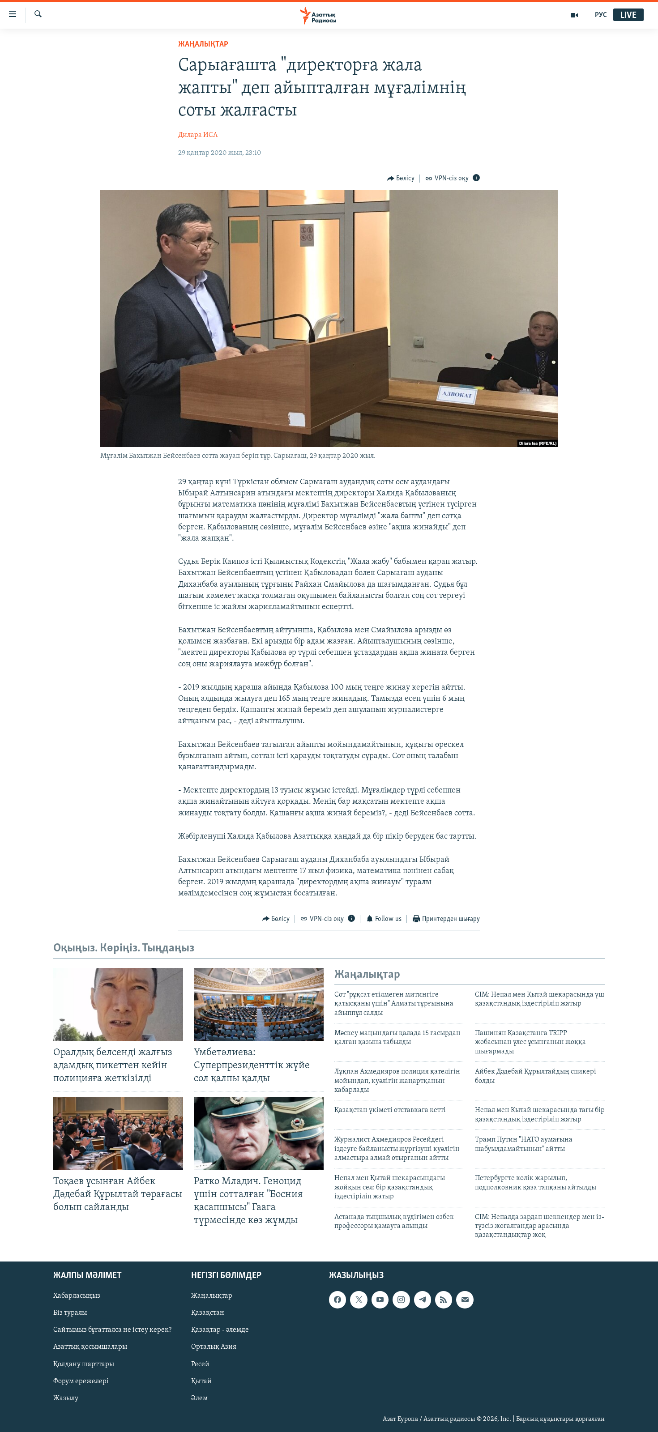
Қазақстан (207, 1313)
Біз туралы (70, 1313)
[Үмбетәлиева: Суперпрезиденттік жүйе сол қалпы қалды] (259, 1004)
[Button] (401, 178)
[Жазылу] (464, 1299)
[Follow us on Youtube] (380, 1299)
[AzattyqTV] (574, 15)
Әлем (199, 1398)
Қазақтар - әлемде (220, 1330)
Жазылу (65, 1398)
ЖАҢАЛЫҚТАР (203, 45)
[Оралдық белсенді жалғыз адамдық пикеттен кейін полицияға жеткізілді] (118, 1004)
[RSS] (443, 1299)
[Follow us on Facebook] (337, 1299)
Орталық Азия (213, 1347)
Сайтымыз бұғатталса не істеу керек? (112, 1330)
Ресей (200, 1364)
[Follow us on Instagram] (401, 1299)
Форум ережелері (81, 1381)
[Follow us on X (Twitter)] (358, 1299)
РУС (601, 15)
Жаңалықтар (211, 1296)
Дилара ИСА (198, 135)
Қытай (201, 1381)
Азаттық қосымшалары (90, 1347)
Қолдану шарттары (83, 1364)
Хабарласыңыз (76, 1296)
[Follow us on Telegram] (422, 1299)
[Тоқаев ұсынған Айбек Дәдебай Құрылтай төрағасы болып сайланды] (118, 1133)
